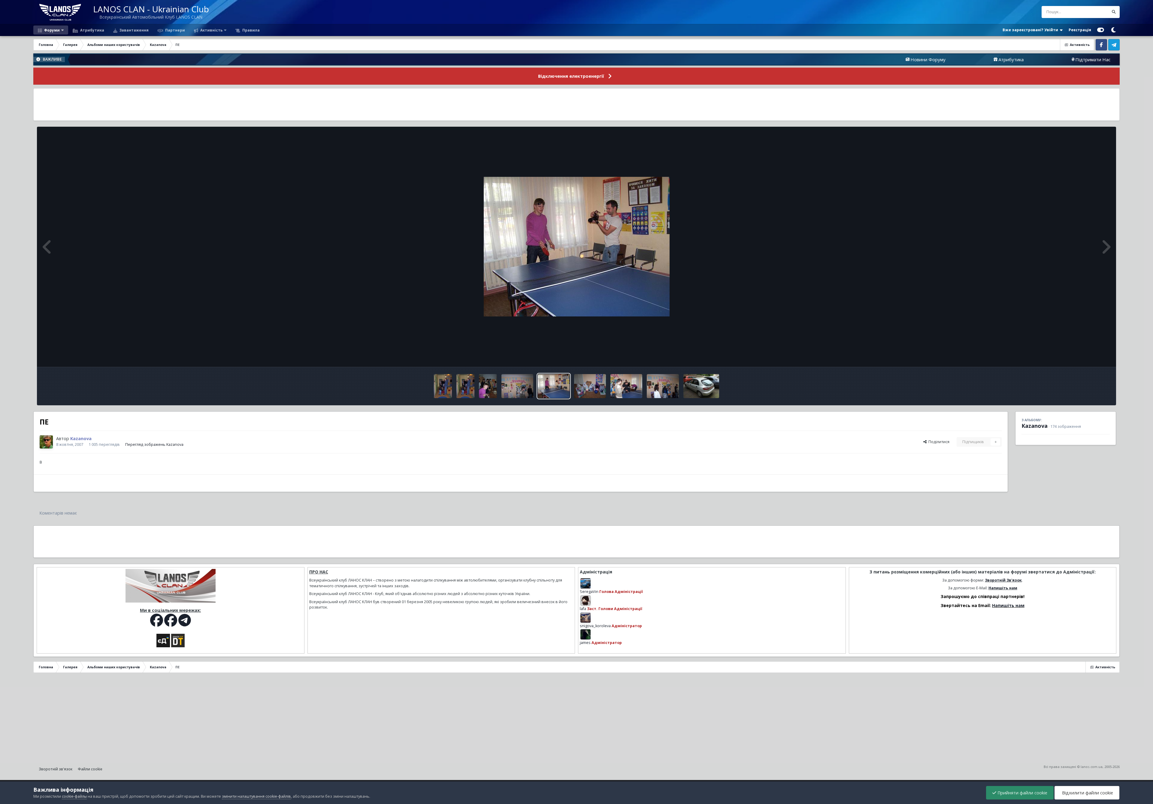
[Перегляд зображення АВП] (443, 386)
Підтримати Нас (1034, 59)
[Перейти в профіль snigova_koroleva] (585, 617)
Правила (250, 30)
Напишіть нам (1002, 588)
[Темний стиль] (1113, 30)
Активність (210, 30)
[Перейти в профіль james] (585, 634)
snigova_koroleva (595, 625)
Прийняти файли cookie (1021, 793)
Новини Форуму (869, 59)
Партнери (174, 30)
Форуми (51, 30)
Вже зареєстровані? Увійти (1031, 29)
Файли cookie (90, 769)
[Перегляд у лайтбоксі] (577, 246)
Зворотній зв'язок (55, 769)
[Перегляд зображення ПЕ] (488, 386)
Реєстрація (1080, 29)
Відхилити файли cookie (1087, 793)
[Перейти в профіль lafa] (585, 600)
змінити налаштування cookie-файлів (256, 796)
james (585, 642)
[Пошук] (1114, 12)
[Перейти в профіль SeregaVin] (585, 583)
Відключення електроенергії (571, 76)
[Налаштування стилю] (1100, 30)
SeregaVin (589, 591)
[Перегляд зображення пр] (701, 386)
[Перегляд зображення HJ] (663, 386)
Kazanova (1034, 425)
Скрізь (1095, 12)
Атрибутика (91, 30)
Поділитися (938, 441)
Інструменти (1091, 355)
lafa (583, 608)
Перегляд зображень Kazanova (154, 444)
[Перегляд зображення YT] (626, 386)
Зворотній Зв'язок (1003, 580)
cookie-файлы (74, 796)
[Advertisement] (576, 104)
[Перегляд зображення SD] (590, 386)
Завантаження (134, 30)
